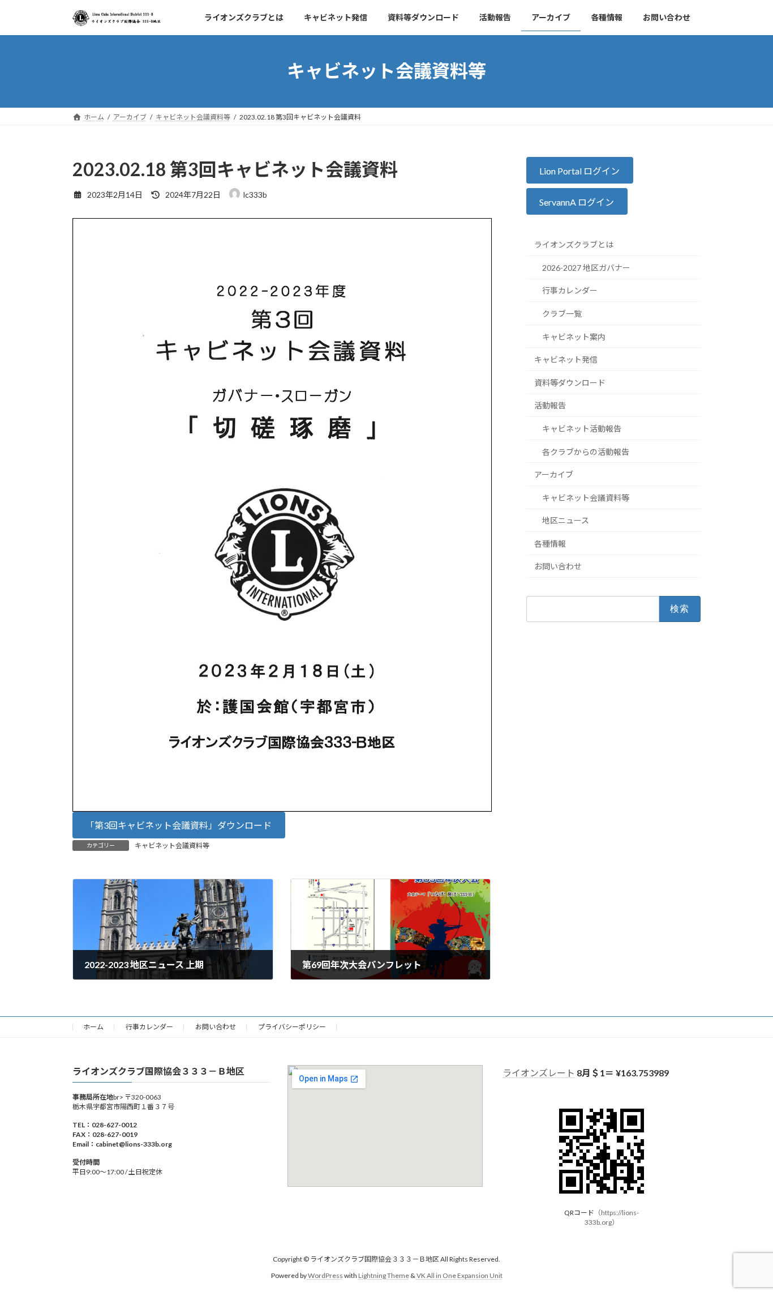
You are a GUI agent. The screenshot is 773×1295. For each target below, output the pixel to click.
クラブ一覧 (562, 313)
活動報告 (550, 405)
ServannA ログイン (577, 202)
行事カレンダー (570, 290)
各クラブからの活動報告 (585, 451)
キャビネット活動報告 (581, 428)
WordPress (325, 1275)
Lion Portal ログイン (580, 170)
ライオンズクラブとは (573, 244)
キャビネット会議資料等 (172, 845)
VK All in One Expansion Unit (459, 1275)
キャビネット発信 (566, 359)
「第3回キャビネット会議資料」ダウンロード (178, 825)
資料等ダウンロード (569, 382)
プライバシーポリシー (292, 1027)
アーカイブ (553, 474)
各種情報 (550, 543)
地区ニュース (565, 520)
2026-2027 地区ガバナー (586, 267)
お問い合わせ (558, 566)
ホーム (93, 1027)
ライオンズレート (539, 1072)
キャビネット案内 (573, 336)
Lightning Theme (383, 1275)
